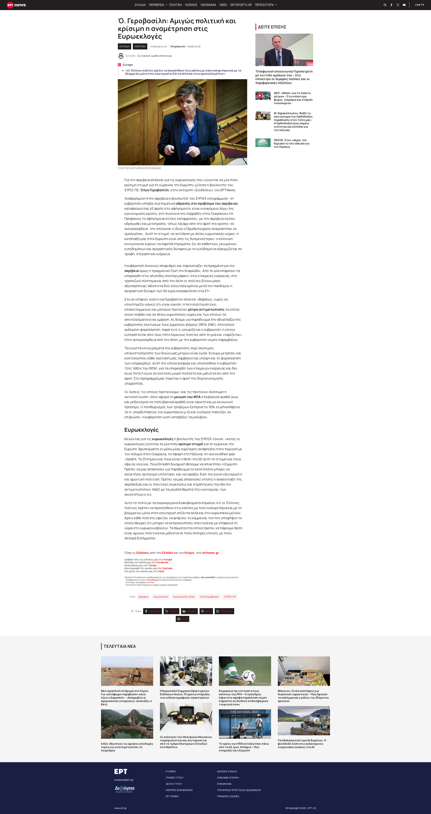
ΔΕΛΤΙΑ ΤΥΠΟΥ (174, 783)
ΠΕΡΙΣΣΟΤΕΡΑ (264, 5)
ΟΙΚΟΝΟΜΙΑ (208, 5)
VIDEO (223, 5)
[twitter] (398, 5)
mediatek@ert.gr (123, 779)
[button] (166, 5)
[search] (385, 5)
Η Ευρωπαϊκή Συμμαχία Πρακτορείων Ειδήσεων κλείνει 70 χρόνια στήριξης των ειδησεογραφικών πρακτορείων (185, 694)
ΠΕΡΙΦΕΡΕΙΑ (156, 5)
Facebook (162, 562)
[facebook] (391, 5)
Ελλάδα (167, 553)
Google (167, 559)
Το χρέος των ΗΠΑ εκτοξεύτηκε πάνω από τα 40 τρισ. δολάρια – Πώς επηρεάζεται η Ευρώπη (244, 747)
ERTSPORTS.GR (241, 5)
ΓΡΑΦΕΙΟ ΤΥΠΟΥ (174, 777)
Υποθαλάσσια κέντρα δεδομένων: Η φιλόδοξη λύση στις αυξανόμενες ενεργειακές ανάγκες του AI (302, 743)
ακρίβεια (143, 596)
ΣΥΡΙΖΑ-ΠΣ (230, 596)
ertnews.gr (153, 579)
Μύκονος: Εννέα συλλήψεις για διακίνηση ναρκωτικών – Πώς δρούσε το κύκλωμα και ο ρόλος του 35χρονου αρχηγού (303, 696)
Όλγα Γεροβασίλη (209, 596)
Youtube (167, 568)
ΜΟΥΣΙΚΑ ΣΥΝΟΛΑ (227, 771)
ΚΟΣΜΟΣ (191, 5)
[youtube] (404, 5)
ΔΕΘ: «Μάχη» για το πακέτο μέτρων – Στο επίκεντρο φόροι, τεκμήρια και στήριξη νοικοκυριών (293, 98)
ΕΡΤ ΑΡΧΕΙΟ (172, 796)
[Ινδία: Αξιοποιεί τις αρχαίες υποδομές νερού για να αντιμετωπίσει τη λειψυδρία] (127, 724)
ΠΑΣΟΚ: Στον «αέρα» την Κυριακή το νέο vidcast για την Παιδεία (291, 143)
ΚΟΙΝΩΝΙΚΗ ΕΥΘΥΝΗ (228, 777)
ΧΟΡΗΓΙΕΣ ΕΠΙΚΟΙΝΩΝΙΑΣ (179, 790)
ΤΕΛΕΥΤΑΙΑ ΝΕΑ (120, 646)
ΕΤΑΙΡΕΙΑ (171, 771)
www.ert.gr (120, 808)
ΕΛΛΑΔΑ (140, 5)
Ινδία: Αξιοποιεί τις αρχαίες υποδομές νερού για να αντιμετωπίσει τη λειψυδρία (127, 747)
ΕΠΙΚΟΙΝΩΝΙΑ (224, 783)
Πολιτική (140, 46)
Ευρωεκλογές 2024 (184, 596)
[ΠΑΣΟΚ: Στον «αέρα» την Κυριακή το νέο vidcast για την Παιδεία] (263, 142)
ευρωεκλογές (160, 596)
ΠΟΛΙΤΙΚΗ (175, 5)
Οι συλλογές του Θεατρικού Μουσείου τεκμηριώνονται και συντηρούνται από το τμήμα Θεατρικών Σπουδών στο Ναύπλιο (186, 742)
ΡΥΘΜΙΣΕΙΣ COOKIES (228, 796)
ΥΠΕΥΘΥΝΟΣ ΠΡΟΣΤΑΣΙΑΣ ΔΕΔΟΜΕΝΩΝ (239, 790)
